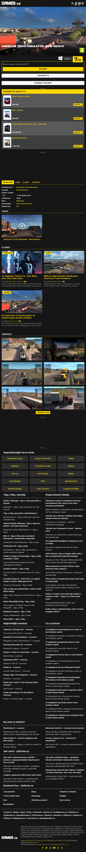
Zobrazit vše (43, 412)
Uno (5, 800)
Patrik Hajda (57, 281)
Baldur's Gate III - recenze (15, 664)
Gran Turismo (43, 489)
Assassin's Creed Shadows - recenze (20, 637)
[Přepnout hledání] (72, 3)
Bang (33, 792)
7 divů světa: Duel (11, 796)
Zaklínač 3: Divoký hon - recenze (18, 630)
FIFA (43, 481)
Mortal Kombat (15, 489)
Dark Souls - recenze (12, 689)
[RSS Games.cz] (62, 847)
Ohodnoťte (43, 76)
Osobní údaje (45, 840)
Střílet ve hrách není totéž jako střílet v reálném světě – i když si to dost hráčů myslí (63, 596)
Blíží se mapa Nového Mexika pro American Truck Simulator (61, 277)
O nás (65, 840)
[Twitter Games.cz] (46, 847)
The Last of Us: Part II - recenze (17, 633)
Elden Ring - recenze (12, 656)
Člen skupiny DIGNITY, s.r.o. (60, 844)
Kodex (53, 840)
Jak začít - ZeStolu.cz (16, 751)
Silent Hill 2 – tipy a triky (14, 619)
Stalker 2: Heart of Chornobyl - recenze (21, 652)
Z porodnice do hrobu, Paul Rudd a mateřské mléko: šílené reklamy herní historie (63, 587)
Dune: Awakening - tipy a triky (17, 615)
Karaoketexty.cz (23, 815)
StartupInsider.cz (47, 818)
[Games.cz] (11, 3)
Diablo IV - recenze (12, 667)
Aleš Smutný (13, 321)
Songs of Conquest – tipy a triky (17, 585)
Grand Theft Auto (43, 459)
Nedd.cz (48, 815)
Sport (23, 812)
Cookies (37, 840)
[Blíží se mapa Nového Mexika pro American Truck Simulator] (64, 262)
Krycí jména (65, 800)
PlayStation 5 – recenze (13, 728)
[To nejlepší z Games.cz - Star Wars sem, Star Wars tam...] (22, 262)
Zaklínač (15, 466)
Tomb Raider (15, 481)
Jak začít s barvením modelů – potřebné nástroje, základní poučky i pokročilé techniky (21, 768)
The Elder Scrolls (43, 466)
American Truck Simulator (27, 187)
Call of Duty (43, 474)
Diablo (71, 474)
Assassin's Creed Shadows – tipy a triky (21, 542)
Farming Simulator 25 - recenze (17, 645)
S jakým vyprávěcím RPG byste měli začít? (22, 775)
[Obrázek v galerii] (22, 349)
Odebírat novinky (43, 83)
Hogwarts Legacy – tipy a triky (17, 612)
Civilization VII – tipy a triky (15, 546)
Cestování (37, 812)
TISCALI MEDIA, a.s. (44, 844)
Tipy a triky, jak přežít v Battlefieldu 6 (20, 513)
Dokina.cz (77, 815)
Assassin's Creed (14, 459)
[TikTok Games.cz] (58, 847)
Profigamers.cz (60, 812)
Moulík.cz (58, 815)
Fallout (71, 466)
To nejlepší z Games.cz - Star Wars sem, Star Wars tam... (19, 277)
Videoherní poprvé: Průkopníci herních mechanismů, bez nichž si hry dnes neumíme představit (63, 503)
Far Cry (15, 474)
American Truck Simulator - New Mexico (22, 239)
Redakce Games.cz (16, 281)
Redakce (31, 840)
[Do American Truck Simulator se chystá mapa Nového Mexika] (22, 301)
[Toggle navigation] (82, 3)
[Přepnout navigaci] (76, 3)
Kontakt (59, 840)
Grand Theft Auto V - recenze (16, 671)
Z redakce (8, 253)
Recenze (43, 69)
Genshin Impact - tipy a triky (16, 569)
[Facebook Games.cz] (42, 847)
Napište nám (34, 842)
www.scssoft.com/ (24, 204)
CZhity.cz (7, 818)
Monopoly (35, 796)
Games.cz (47, 812)
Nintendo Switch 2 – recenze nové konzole (65, 728)
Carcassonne (9, 792)
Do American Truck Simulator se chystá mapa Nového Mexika (18, 316)
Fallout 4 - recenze (12, 679)
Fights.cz (68, 815)
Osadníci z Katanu (68, 792)
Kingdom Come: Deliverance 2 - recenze (21, 641)
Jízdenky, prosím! (39, 800)
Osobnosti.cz (9, 815)
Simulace (20, 201)
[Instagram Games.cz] (50, 847)
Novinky (7, 292)
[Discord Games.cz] (54, 847)
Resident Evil (71, 481)
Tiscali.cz (7, 812)
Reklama (24, 840)
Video (48, 253)
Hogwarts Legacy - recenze (15, 648)
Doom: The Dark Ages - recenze (17, 699)
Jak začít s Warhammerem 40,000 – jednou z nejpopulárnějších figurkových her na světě (21, 759)
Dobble (63, 796)
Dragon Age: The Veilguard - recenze (20, 675)
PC (17, 206)
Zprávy (16, 812)
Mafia (71, 459)
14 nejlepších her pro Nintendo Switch (63, 667)
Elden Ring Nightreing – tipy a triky (19, 601)
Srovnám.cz (33, 818)
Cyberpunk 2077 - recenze (15, 660)
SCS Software (22, 190)
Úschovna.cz (38, 815)
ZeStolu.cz (73, 812)
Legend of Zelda (71, 489)
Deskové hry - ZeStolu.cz (18, 785)
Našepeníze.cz (19, 818)
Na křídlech (8, 804)
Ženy (29, 812)
